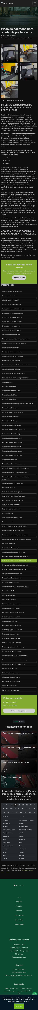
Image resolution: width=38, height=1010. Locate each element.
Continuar (19, 1006)
